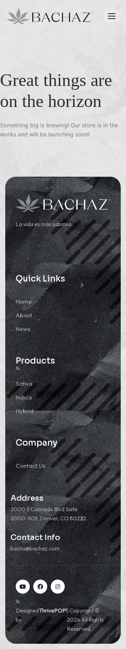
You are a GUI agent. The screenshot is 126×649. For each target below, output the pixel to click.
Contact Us (31, 465)
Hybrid (25, 410)
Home (24, 301)
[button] (111, 16)
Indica (24, 397)
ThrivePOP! (53, 610)
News (23, 328)
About (24, 315)
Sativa (24, 383)
